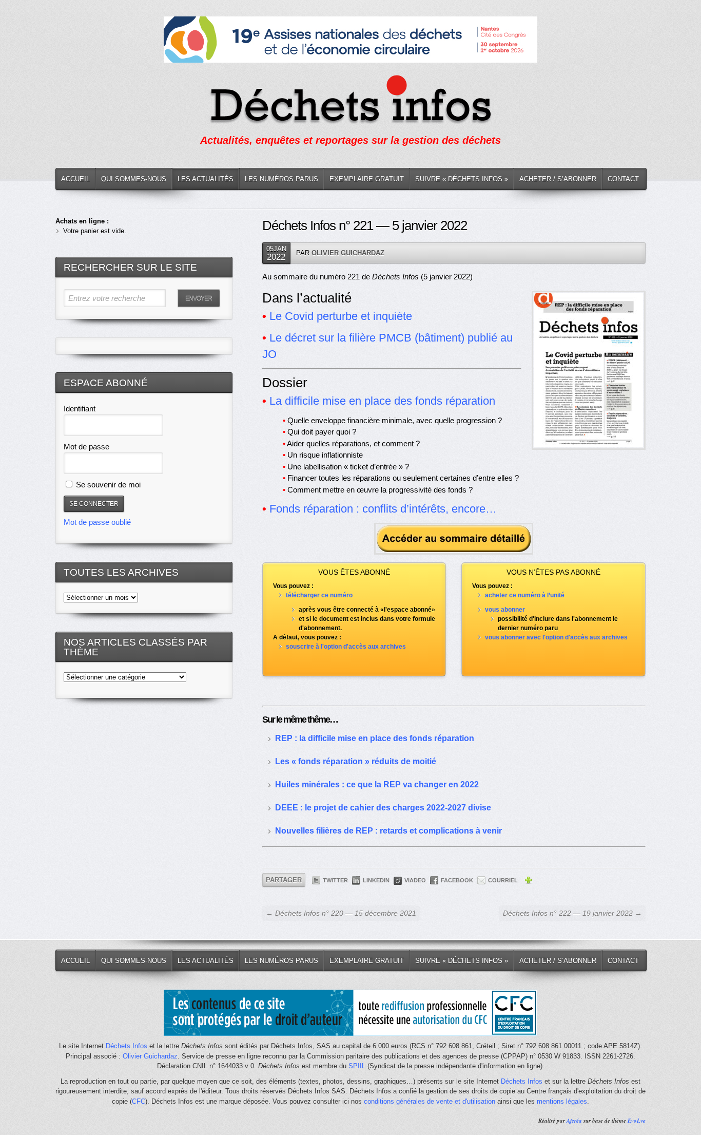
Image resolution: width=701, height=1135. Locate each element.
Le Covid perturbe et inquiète (340, 316)
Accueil (75, 179)
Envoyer (198, 297)
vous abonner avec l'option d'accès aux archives (556, 637)
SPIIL (356, 1066)
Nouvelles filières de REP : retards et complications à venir (388, 830)
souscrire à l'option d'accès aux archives (346, 646)
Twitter (335, 880)
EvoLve (637, 1121)
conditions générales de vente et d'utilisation (429, 1101)
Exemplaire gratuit (366, 179)
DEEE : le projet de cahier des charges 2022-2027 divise (383, 807)
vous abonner (505, 609)
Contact (623, 179)
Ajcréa (574, 1121)
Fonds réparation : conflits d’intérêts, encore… (383, 508)
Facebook (457, 880)
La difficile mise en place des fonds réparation (382, 400)
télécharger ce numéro (319, 595)
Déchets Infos (126, 1046)
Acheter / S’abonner (557, 179)
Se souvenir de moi (107, 484)
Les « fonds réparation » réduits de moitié (355, 761)
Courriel (503, 880)
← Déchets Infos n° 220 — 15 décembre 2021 (341, 913)
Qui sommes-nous (133, 179)
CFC (138, 1101)
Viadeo (415, 880)
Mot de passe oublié (97, 522)
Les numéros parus (281, 179)
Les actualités (205, 179)
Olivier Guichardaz (347, 253)
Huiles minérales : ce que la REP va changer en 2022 (377, 784)
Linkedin (376, 880)
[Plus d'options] (528, 881)
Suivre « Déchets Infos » (461, 179)
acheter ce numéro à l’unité (524, 595)
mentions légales (562, 1101)
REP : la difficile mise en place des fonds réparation (374, 738)
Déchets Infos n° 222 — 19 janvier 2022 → (572, 913)
